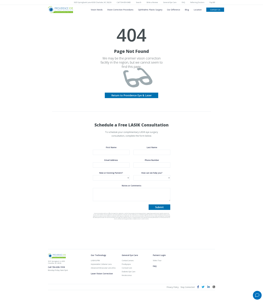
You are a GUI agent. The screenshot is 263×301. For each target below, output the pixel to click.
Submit (159, 207)
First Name (111, 147)
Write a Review (152, 2)
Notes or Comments (131, 185)
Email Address (111, 160)
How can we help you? (151, 173)
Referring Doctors (197, 2)
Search (138, 2)
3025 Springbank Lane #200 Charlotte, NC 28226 (92, 2)
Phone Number (152, 160)
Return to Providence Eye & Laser (131, 95)
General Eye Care (169, 2)
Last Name (152, 147)
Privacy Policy (173, 287)
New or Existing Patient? (111, 173)
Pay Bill (212, 2)
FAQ (183, 2)
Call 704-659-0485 (124, 2)
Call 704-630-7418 (56, 267)
